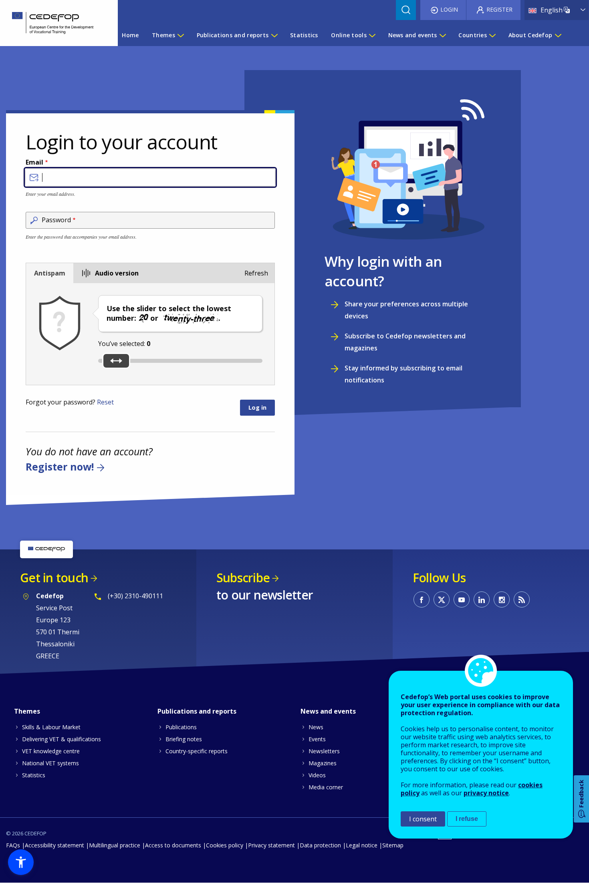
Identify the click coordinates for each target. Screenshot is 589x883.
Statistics (33, 775)
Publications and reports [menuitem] (233, 35)
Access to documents (173, 845)
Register (499, 9)
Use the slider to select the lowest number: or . (169, 313)
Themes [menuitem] (163, 35)
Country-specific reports (196, 751)
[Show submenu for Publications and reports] (274, 35)
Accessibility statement (54, 845)
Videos (317, 775)
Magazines (323, 763)
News (316, 727)
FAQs (13, 845)
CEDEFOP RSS (522, 599)
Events (317, 739)
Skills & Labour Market (51, 727)
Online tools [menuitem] (348, 35)
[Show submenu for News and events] (442, 35)
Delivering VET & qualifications (61, 739)
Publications (181, 727)
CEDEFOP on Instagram (502, 599)
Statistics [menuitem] (304, 35)
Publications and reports (196, 711)
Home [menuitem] (130, 35)
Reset (105, 402)
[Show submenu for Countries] (492, 35)
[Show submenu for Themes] (180, 35)
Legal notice (361, 845)
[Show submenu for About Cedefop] (558, 35)
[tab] (49, 273)
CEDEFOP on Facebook (422, 599)
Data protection (320, 845)
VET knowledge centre (51, 751)
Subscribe (243, 577)
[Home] (53, 23)
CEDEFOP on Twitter (442, 599)
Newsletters (324, 751)
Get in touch (54, 577)
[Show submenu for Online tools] (372, 35)
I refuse (467, 818)
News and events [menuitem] (412, 35)
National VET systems (50, 763)
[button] (21, 862)
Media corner (326, 787)
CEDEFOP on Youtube (462, 599)
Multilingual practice (114, 845)
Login (449, 9)
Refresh (256, 273)
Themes (27, 711)
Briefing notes (183, 739)
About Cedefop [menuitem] (530, 35)
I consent (423, 819)
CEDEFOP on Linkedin (482, 599)
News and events (328, 711)
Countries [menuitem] (472, 35)
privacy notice (486, 792)
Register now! (60, 467)
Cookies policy (224, 845)
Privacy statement (271, 845)
